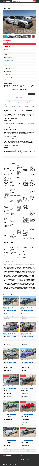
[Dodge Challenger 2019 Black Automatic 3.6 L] (11, 301)
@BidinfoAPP (28, 458)
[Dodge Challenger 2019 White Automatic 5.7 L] (11, 432)
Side (9, 318)
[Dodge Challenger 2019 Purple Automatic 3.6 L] (28, 353)
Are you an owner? (19, 43)
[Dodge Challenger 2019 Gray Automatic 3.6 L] (28, 327)
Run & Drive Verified (10, 60)
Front (27, 318)
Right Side (10, 68)
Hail (10, 69)
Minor (27, 422)
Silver (6, 66)
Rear (10, 344)
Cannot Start (26, 342)
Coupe (6, 65)
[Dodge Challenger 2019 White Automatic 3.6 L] (11, 353)
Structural (28, 319)
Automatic (9, 63)
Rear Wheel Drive (8, 71)
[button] (35, 11)
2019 (6, 313)
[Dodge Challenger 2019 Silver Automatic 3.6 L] (11, 327)
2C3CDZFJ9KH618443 (8, 57)
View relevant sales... (32, 94)
